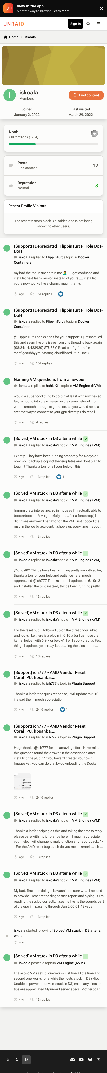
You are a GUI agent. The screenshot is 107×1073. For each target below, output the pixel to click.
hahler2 (52, 386)
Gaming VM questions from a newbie (49, 379)
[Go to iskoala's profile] (6, 248)
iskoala (24, 257)
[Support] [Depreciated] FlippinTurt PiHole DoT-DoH (58, 249)
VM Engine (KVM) (87, 386)
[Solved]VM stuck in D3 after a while (48, 438)
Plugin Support (83, 683)
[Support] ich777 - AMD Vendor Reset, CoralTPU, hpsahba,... (50, 675)
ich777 (51, 683)
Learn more (9, 8)
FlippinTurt (54, 257)
